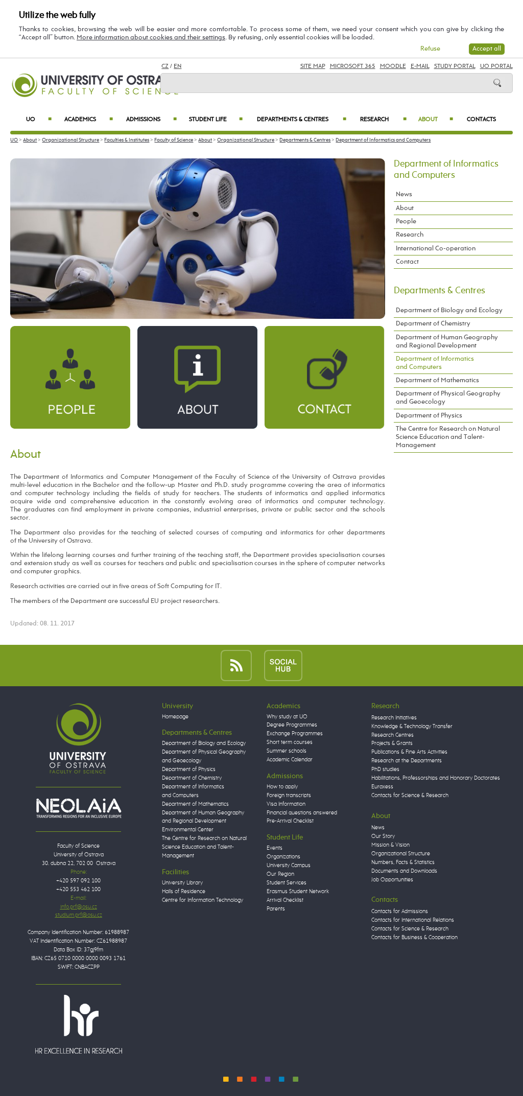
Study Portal (455, 66)
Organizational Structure (70, 140)
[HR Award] (78, 1024)
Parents (276, 909)
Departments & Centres (301, 119)
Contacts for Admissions (399, 911)
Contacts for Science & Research (409, 795)
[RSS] (236, 665)
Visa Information (286, 804)
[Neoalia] (78, 808)
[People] (70, 377)
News (404, 194)
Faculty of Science (173, 140)
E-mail (420, 66)
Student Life (216, 119)
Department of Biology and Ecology (449, 310)
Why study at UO (287, 717)
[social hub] (283, 665)
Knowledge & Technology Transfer (412, 727)
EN (177, 66)
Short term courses (290, 742)
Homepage (175, 717)
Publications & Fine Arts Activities (409, 752)
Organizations (283, 857)
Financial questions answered (302, 813)
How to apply (282, 787)
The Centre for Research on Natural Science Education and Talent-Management (448, 437)
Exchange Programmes (295, 734)
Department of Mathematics (437, 380)
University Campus (289, 865)
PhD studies (385, 769)
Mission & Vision (390, 845)
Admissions (151, 119)
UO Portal (496, 66)
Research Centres (392, 735)
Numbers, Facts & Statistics (403, 862)
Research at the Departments (406, 761)
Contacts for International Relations (412, 920)
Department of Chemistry (433, 323)
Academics (88, 119)
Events (274, 848)
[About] (197, 377)
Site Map (312, 66)
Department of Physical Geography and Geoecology (448, 397)
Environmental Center (187, 830)
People (406, 221)
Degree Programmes (292, 725)
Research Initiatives (394, 718)
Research (383, 119)
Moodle (393, 66)
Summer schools (286, 751)
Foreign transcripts (289, 795)
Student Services (286, 883)
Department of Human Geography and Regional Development (447, 341)
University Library (182, 883)
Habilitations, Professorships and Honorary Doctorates (435, 778)
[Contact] (324, 377)
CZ (165, 66)
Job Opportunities (392, 880)
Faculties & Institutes (126, 140)
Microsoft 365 (352, 66)
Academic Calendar (290, 760)
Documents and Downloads (404, 871)
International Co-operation (436, 248)
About (435, 119)
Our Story (383, 836)
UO (38, 119)
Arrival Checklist (285, 900)
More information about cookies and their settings (151, 37)
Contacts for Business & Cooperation (414, 938)
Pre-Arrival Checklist (290, 821)
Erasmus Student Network (298, 892)
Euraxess (382, 787)
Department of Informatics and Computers (383, 140)
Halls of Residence (183, 892)
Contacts (481, 119)
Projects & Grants (392, 743)
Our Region (280, 874)
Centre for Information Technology (202, 900)
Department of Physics (429, 415)
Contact (407, 262)
